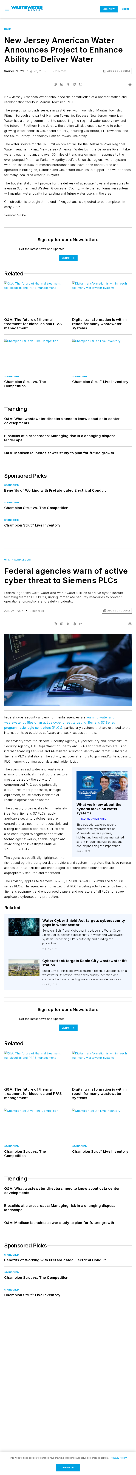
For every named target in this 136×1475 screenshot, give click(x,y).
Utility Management (17, 559)
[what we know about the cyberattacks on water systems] (102, 785)
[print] (130, 84)
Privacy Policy (119, 1457)
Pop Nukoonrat (28, 923)
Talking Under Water (94, 818)
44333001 (25, 962)
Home (7, 29)
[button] (7, 9)
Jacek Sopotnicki (23, 964)
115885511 (80, 637)
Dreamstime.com (117, 637)
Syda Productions (97, 637)
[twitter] (68, 84)
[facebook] (55, 84)
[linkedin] (61, 84)
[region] (68, 1463)
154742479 (20, 922)
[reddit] (74, 84)
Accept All (68, 1467)
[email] (81, 84)
